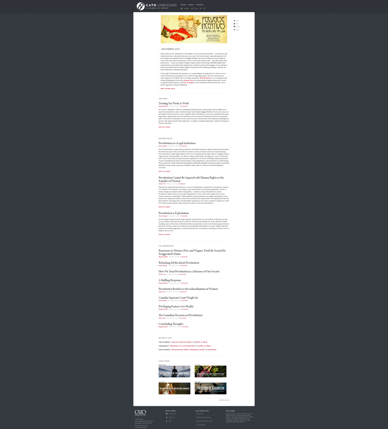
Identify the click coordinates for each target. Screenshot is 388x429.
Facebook (186, 8)
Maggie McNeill (163, 106)
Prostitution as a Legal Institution (177, 143)
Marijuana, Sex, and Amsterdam (182, 346)
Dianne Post (188, 80)
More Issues (224, 400)
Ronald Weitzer (206, 78)
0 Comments (184, 106)
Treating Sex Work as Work (174, 103)
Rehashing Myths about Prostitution (179, 263)
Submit (238, 27)
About (191, 5)
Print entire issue (168, 89)
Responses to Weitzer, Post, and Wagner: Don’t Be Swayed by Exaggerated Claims (192, 252)
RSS (203, 8)
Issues (183, 5)
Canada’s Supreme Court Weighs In (178, 298)
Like (237, 24)
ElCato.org (200, 425)
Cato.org (199, 414)
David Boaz (212, 350)
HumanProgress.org (204, 421)
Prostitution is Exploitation (174, 213)
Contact (200, 5)
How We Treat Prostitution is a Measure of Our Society (189, 271)
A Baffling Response (170, 280)
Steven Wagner (189, 82)
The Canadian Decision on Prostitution (180, 315)
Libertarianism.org (203, 417)
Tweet (237, 21)
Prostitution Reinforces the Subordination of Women (188, 289)
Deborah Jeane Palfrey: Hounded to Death (188, 350)
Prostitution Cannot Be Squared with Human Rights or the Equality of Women (191, 179)
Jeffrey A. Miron (201, 342)
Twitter (196, 8)
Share (237, 30)
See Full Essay (164, 127)
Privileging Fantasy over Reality (176, 306)
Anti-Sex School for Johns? (182, 342)
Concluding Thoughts (171, 324)
